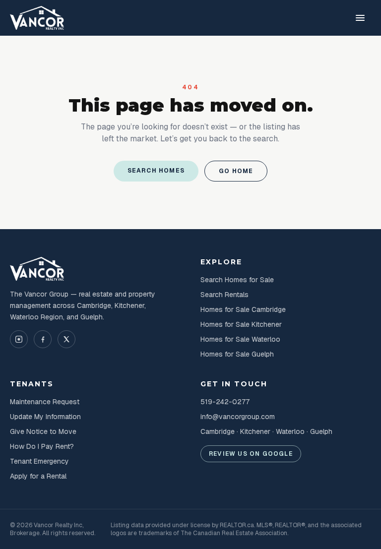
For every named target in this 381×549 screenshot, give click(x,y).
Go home (236, 171)
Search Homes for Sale (237, 279)
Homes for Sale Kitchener (241, 324)
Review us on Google (251, 454)
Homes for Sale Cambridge (243, 309)
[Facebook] (43, 339)
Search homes (156, 171)
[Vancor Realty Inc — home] (37, 18)
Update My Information (45, 416)
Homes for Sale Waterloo (240, 339)
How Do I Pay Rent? (42, 446)
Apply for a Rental (38, 476)
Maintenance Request (44, 401)
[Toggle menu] (360, 18)
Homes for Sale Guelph (237, 354)
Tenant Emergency (39, 461)
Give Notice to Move (43, 431)
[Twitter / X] (66, 339)
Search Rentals (224, 294)
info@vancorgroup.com (237, 416)
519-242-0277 (225, 401)
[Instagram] (19, 339)
